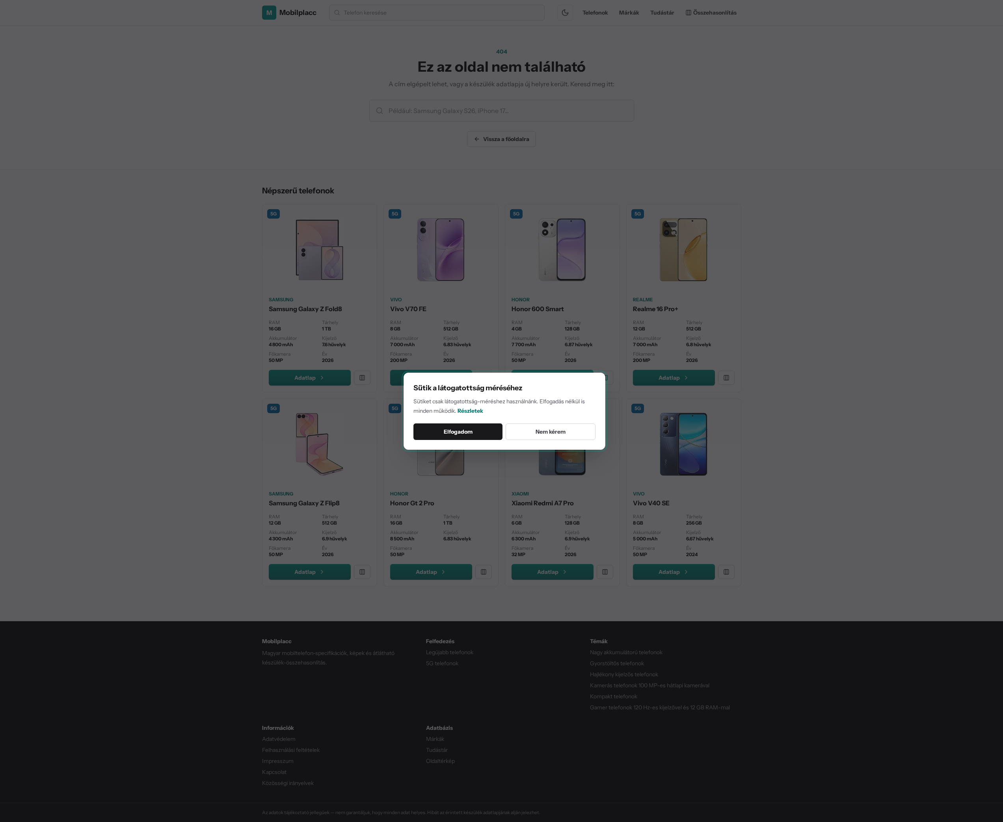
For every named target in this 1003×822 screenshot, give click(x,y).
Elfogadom (458, 431)
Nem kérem (551, 431)
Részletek (470, 410)
